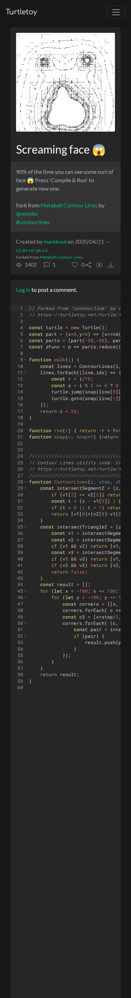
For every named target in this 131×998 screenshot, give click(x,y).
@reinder (27, 213)
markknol (55, 241)
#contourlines (33, 222)
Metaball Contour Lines (69, 205)
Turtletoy (21, 12)
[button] (78, 264)
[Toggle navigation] (116, 12)
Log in (23, 289)
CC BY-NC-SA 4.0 (32, 250)
